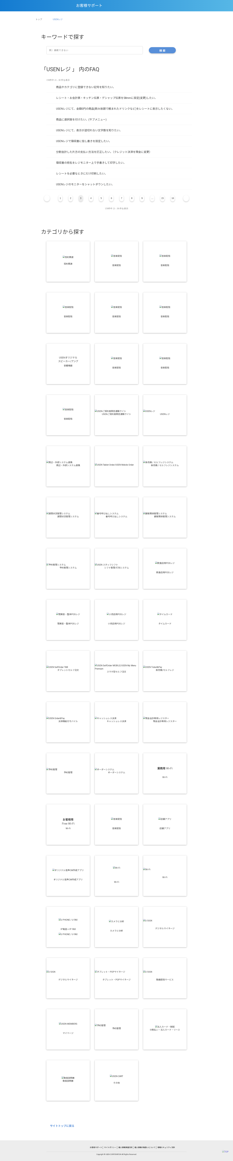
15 (162, 198)
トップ (39, 19)
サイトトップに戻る (62, 1126)
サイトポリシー (110, 1147)
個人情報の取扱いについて (144, 1147)
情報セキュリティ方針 (166, 1147)
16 (173, 198)
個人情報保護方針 (125, 1147)
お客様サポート (96, 1147)
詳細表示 (119, 87)
